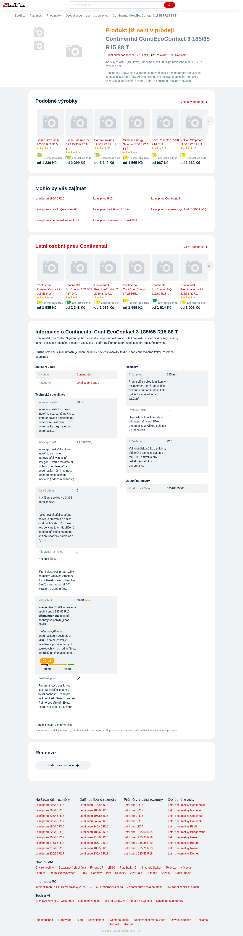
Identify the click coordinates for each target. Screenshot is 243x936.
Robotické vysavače (62, 872)
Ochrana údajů (119, 919)
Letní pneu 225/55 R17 (49, 853)
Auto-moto (36, 15)
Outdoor (151, 872)
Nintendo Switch (151, 867)
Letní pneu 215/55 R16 (94, 804)
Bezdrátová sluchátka (72, 867)
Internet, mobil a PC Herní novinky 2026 (60, 886)
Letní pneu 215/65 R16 (94, 837)
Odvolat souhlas (181, 919)
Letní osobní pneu (97, 15)
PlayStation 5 (128, 867)
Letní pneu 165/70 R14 (94, 842)
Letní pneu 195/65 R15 (49, 810)
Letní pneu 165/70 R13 (138, 848)
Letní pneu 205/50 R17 (49, 837)
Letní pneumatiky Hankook (185, 821)
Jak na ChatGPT (115, 900)
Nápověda (65, 919)
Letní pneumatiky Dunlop (183, 853)
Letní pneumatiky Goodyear (185, 815)
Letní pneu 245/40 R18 (94, 826)
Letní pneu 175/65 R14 (49, 842)
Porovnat (161, 55)
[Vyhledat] (169, 5)
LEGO (111, 867)
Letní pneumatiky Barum (183, 842)
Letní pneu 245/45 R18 (94, 821)
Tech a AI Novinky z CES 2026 (54, 900)
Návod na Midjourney (169, 900)
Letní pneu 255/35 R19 (138, 842)
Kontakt (114, 924)
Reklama (202, 919)
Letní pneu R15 (103, 198)
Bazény (165, 872)
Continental (83, 374)
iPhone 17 (96, 867)
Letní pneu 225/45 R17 (49, 815)
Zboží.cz (20, 15)
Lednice (40, 872)
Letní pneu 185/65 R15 (49, 198)
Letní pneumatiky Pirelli (182, 826)
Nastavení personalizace (149, 919)
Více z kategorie (193, 246)
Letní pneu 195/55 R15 (94, 815)
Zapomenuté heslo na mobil (144, 886)
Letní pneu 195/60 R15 (138, 832)
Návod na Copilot (89, 900)
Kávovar (186, 867)
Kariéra (129, 924)
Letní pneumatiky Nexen (183, 837)
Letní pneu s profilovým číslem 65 (56, 209)
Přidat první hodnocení (119, 55)
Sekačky (120, 872)
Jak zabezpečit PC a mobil (183, 886)
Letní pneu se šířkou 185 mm (111, 209)
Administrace (96, 919)
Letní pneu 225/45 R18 (138, 853)
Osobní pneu (74, 15)
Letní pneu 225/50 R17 (49, 821)
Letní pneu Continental (165, 198)
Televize (171, 867)
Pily (108, 872)
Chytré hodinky (44, 867)
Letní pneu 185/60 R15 (94, 810)
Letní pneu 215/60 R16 (49, 848)
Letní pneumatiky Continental (186, 804)
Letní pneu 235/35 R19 (138, 837)
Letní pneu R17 (133, 810)
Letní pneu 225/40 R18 (49, 832)
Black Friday (183, 872)
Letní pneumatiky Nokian (183, 848)
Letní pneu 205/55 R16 (49, 804)
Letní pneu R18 (133, 821)
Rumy (83, 872)
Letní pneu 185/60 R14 (94, 832)
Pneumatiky (54, 15)
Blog (80, 919)
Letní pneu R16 (133, 815)
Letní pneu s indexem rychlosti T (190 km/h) (178, 209)
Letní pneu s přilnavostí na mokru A (57, 220)
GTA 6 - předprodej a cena (106, 886)
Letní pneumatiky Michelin (184, 810)
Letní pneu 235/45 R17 (94, 853)
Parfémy (96, 872)
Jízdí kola (136, 872)
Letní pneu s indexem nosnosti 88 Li (116, 220)
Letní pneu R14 (133, 826)
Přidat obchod (44, 919)
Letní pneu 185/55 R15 (94, 848)
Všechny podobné (192, 101)
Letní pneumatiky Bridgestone (186, 832)
